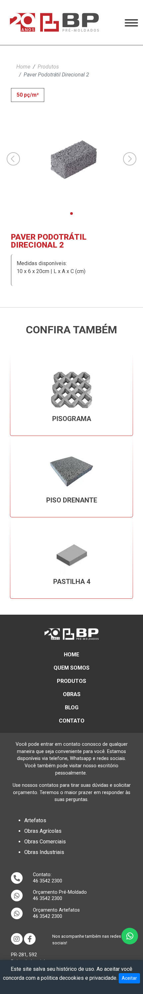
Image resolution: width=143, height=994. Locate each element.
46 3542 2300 (47, 881)
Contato (71, 721)
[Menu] (131, 22)
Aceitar (129, 978)
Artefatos (35, 820)
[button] (71, 213)
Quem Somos (71, 668)
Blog (71, 707)
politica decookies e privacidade (78, 978)
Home (23, 67)
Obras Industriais (44, 852)
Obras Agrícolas (43, 831)
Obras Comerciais (45, 841)
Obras (71, 694)
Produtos (48, 67)
